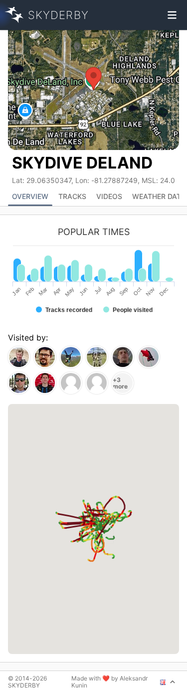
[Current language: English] (168, 682)
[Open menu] (172, 15)
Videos (109, 196)
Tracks (72, 196)
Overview (30, 196)
